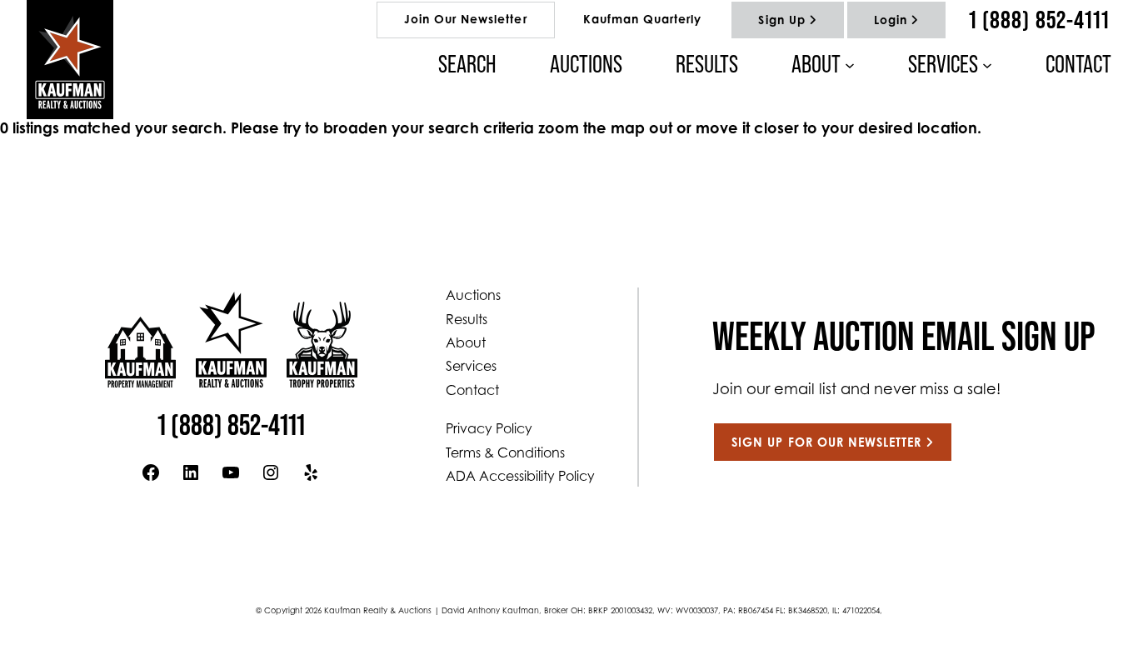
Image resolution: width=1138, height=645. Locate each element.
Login (890, 22)
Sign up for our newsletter (826, 444)
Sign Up (781, 22)
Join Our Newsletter (465, 21)
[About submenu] (850, 64)
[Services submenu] (987, 64)
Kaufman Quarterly (642, 21)
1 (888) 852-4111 (1039, 19)
